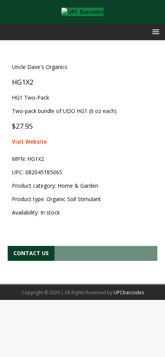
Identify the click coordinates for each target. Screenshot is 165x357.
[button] (154, 32)
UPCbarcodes (129, 292)
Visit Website (29, 141)
